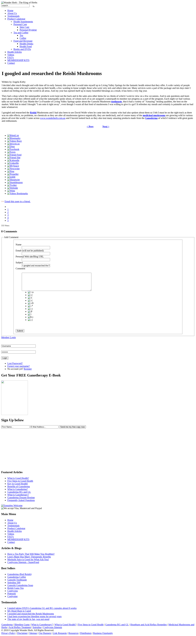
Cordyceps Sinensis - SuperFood (23, 562)
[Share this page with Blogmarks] (13, 138)
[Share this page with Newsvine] (13, 168)
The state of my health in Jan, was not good (28, 619)
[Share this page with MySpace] (13, 166)
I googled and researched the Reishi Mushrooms (30, 613)
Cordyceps (12, 590)
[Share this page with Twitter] (12, 185)
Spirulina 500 (13, 582)
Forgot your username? (18, 366)
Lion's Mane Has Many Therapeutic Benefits (29, 556)
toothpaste (116, 101)
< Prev (90, 126)
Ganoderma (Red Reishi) (19, 574)
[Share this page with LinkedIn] (13, 163)
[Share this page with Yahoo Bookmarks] (17, 193)
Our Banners (45, 633)
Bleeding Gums (22, 624)
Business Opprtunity (103, 633)
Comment (20, 268)
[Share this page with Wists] (11, 190)
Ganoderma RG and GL (117, 624)
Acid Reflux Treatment (20, 627)
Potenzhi (11, 593)
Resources (73, 633)
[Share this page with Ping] (10, 171)
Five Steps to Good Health (91, 624)
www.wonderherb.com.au (52, 118)
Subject (19, 262)
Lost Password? (15, 363)
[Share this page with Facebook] (13, 149)
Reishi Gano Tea (15, 588)
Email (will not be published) (30, 250)
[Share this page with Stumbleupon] (15, 182)
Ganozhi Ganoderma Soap (20, 585)
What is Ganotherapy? (42, 624)
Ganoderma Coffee (16, 577)
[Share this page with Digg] (11, 146)
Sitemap (33, 633)
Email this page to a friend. (17, 201)
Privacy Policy (8, 633)
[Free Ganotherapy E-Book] (14, 414)
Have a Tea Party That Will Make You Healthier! (31, 554)
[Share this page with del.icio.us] (13, 143)
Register (28, 369)
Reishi (33, 112)
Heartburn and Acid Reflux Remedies (148, 624)
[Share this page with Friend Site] (13, 157)
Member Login (8, 337)
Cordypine (12, 596)
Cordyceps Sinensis (52, 627)
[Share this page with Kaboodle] (13, 160)
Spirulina (37, 627)
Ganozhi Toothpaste (17, 579)
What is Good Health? (65, 624)
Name (18, 244)
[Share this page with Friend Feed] (14, 154)
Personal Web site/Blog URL (30, 256)
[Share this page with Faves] (11, 152)
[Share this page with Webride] (12, 188)
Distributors (85, 633)
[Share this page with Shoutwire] (13, 179)
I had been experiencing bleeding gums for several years (34, 616)
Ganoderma (151, 118)
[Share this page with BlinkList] (13, 135)
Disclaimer (22, 633)
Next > (105, 126)
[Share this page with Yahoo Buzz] (14, 141)
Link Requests (60, 633)
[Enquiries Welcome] (12, 505)
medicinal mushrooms (154, 115)
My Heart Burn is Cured (19, 611)
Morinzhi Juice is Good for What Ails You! (28, 559)
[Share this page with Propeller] (13, 174)
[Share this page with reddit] (11, 177)
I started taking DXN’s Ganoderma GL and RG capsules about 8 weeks (42, 608)
